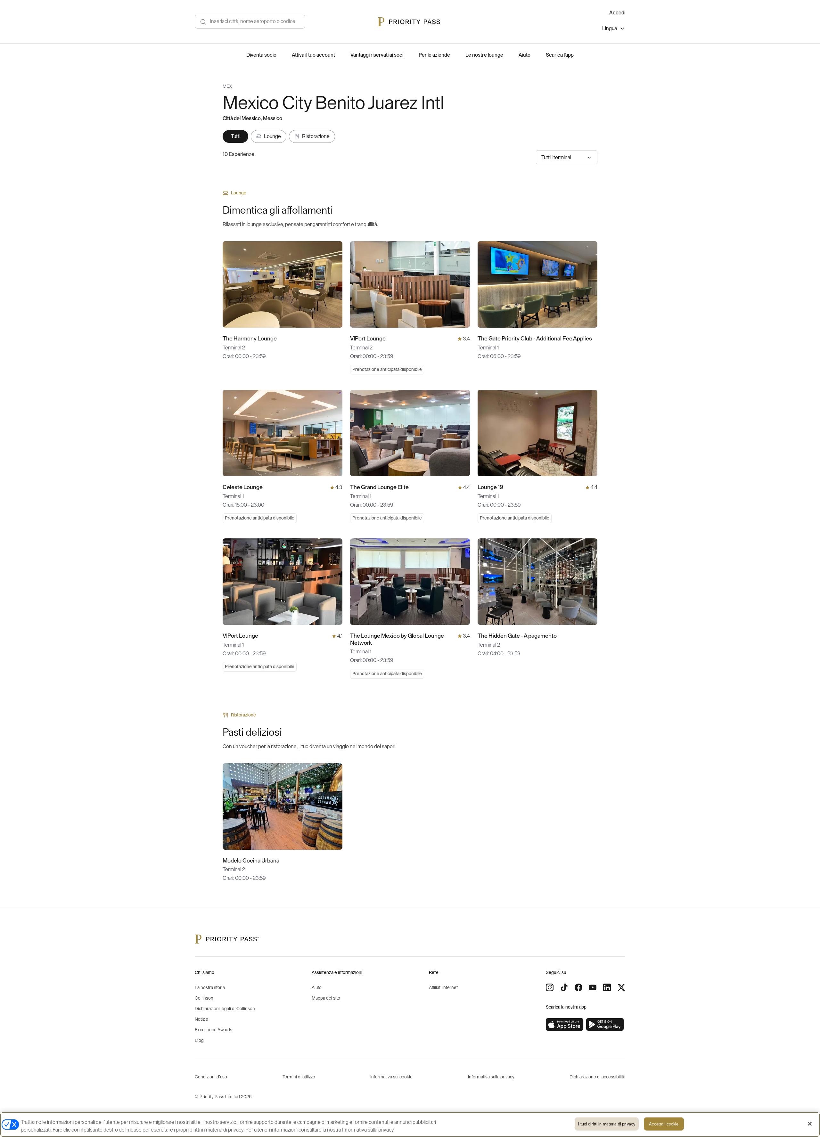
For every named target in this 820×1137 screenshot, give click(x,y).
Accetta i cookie (663, 1124)
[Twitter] (621, 987)
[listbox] (613, 29)
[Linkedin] (607, 987)
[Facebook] (578, 987)
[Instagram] (550, 987)
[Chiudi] (810, 1124)
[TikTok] (564, 987)
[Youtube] (592, 987)
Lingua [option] (609, 28)
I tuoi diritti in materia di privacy (606, 1124)
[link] (565, 1024)
